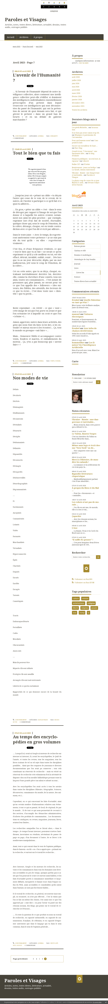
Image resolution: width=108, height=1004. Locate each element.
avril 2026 (76, 90)
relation (85, 598)
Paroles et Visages (26, 19)
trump (82, 612)
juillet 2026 (76, 80)
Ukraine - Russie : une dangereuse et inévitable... (85, 174)
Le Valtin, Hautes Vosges (84, 433)
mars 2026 (76, 93)
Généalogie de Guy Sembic (85, 259)
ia (88, 612)
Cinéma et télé (80, 250)
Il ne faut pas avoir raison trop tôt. (85, 133)
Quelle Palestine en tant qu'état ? (86, 301)
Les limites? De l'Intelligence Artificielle (84, 345)
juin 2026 (75, 83)
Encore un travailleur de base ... (85, 146)
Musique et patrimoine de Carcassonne (84, 136)
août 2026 (76, 77)
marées (15, 363)
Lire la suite (83, 63)
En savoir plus (97, 1002)
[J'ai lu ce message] (106, 1002)
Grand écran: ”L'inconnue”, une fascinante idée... (84, 152)
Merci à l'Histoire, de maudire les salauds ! (85, 460)
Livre (76, 268)
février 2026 (77, 96)
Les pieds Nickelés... (80, 127)
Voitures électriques (82, 315)
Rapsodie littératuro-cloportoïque (82, 474)
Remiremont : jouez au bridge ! (84, 167)
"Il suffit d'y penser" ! (82, 539)
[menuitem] (10, 37)
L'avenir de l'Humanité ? (37, 77)
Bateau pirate (43, 720)
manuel (76, 314)
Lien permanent (21, 136)
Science (77, 277)
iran (74, 612)
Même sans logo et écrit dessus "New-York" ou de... (86, 446)
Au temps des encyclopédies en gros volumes (37, 739)
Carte (75, 361)
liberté (75, 608)
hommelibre (78, 342)
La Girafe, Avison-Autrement (83, 170)
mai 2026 (75, 87)
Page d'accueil (28, 46)
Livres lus (80, 272)
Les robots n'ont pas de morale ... (85, 503)
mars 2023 (16, 46)
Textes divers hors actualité (85, 281)
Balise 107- (76, 164)
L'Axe (74, 528)
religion (91, 603)
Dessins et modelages (82, 255)
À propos (38, 37)
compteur (54, 11)
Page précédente (20, 959)
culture (76, 598)
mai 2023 (39, 46)
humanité (54, 136)
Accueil (10, 37)
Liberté (86, 161)
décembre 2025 (78, 103)
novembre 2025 (78, 106)
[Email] (86, 568)
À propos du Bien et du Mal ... (85, 489)
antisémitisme (78, 603)
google (19, 945)
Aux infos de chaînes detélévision (84, 329)
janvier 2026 (77, 100)
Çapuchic (76, 516)
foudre (57, 361)
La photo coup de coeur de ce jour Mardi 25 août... (85, 181)
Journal (41, 136)
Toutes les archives (79, 110)
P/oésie (87, 164)
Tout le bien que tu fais (36, 153)
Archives (23, 37)
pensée (94, 608)
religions (84, 608)
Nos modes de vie (30, 378)
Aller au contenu (7, 13)
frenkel (76, 300)
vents (52, 361)
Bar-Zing (78, 148)
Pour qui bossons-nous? (81, 140)
